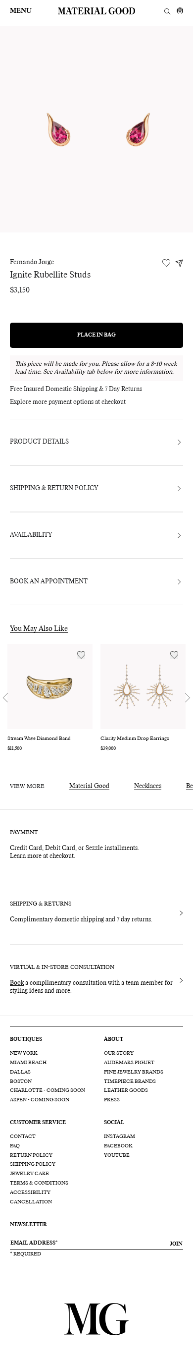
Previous (5, 698)
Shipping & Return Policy (54, 489)
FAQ (15, 1145)
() (180, 11)
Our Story (119, 1053)
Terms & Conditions (39, 1183)
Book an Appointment (49, 582)
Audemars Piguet (129, 1062)
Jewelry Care (29, 1173)
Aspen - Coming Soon (39, 1099)
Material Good (89, 787)
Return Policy (31, 1155)
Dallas (20, 1072)
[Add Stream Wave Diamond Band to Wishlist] (81, 655)
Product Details (39, 442)
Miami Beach (28, 1062)
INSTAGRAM (119, 1136)
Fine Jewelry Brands (133, 1072)
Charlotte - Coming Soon (47, 1090)
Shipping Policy (32, 1164)
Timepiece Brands (130, 1081)
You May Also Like (39, 628)
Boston (21, 1081)
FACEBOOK (118, 1145)
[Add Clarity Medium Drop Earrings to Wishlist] (174, 655)
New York (24, 1053)
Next (188, 698)
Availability (31, 535)
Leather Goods (126, 1090)
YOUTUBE (117, 1155)
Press (112, 1099)
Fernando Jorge (32, 263)
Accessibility (30, 1192)
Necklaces (147, 787)
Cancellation (31, 1201)
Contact (23, 1136)
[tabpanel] (96, 129)
